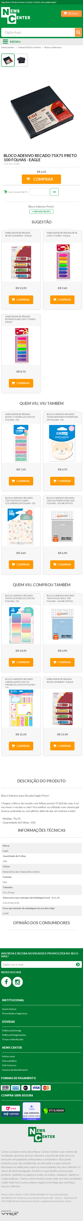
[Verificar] (54, 1110)
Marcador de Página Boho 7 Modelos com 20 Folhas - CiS (20, 417)
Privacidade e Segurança (14, 1013)
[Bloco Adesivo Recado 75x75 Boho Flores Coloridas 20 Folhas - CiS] (21, 527)
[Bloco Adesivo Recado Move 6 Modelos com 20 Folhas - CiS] (21, 624)
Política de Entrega (11, 1030)
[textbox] (41, 32)
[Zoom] (7, 60)
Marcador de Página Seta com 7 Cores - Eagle (62, 234)
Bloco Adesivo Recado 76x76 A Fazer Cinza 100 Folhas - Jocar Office (61, 500)
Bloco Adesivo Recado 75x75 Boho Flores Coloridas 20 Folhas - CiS (20, 500)
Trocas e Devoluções (13, 1039)
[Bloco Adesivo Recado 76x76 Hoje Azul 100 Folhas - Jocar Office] (62, 624)
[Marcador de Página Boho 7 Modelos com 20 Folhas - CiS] (21, 443)
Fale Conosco (9, 1065)
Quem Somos (9, 1009)
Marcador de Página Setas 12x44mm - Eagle (18, 234)
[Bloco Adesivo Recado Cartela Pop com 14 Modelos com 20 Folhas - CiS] (21, 708)
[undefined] (41, 110)
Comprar (43, 179)
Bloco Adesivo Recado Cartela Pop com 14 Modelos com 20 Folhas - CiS (20, 683)
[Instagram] (18, 982)
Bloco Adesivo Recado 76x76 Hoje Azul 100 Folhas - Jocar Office (61, 598)
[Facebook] (6, 982)
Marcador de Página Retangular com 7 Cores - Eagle (20, 319)
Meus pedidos (9, 1060)
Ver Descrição (42, 211)
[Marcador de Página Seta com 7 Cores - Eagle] (62, 262)
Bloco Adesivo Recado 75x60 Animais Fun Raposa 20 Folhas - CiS (62, 417)
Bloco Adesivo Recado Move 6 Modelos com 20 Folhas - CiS (20, 598)
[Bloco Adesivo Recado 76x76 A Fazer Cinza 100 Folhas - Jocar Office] (62, 527)
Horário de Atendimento (15, 1069)
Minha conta (8, 1056)
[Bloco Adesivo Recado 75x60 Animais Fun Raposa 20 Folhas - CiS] (62, 443)
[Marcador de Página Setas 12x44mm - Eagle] (21, 262)
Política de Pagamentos (14, 1034)
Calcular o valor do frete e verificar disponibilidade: (29, 192)
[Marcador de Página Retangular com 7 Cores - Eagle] (21, 345)
